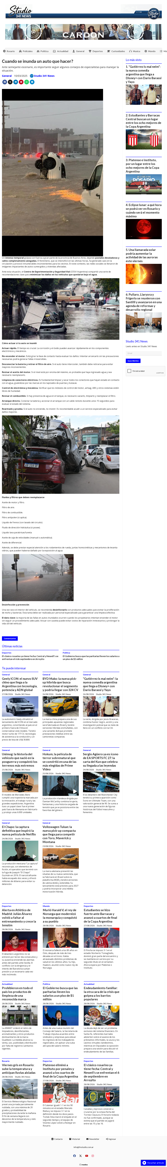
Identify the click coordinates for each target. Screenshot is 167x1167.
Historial (75, 1139)
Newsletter (94, 1139)
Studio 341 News (44, 75)
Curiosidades (118, 51)
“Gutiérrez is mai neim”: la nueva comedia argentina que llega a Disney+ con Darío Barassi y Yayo (100, 684)
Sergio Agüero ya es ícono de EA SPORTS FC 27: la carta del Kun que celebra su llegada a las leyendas (100, 759)
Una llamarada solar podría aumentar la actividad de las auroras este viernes (142, 255)
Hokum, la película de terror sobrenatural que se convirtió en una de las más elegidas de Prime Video (59, 761)
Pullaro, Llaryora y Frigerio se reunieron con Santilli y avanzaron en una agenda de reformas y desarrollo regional (144, 302)
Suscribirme (133, 361)
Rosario (11, 51)
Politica (44, 51)
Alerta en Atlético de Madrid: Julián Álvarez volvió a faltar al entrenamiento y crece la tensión (19, 917)
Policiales (27, 51)
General (80, 51)
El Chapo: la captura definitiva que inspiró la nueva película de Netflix (19, 830)
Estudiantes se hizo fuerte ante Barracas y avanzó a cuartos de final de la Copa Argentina (100, 915)
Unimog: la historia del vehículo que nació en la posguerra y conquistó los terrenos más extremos (19, 759)
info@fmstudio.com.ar (84, 1147)
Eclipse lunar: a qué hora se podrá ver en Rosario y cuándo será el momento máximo (144, 210)
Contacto (58, 1139)
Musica (136, 51)
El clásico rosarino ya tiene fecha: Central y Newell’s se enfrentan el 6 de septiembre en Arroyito (30, 657)
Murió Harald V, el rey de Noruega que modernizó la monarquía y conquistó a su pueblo (60, 915)
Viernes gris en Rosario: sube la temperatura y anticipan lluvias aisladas (18, 1068)
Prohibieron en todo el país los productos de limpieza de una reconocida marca (17, 993)
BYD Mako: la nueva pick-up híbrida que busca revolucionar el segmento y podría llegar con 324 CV (60, 684)
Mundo (152, 51)
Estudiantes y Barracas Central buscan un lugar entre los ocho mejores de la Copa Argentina (143, 120)
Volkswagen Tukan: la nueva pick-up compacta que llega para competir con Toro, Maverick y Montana (59, 834)
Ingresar (112, 1139)
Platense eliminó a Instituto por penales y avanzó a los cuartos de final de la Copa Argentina (60, 1070)
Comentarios (10, 638)
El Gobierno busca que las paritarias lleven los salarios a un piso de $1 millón (60, 993)
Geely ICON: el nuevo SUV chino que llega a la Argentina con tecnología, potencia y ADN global (20, 684)
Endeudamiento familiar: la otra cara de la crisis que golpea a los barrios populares (101, 993)
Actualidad (62, 51)
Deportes (98, 51)
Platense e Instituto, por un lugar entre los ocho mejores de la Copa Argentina (142, 165)
